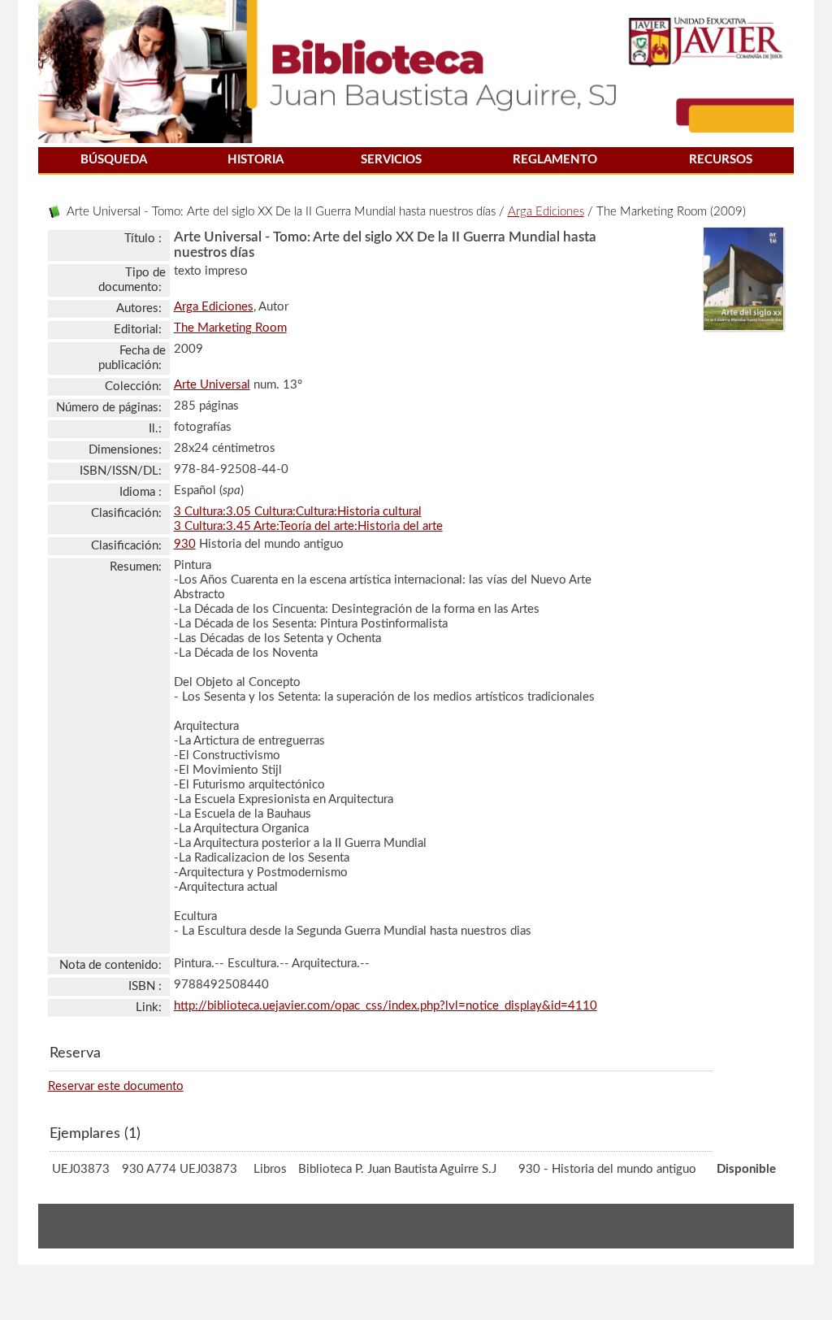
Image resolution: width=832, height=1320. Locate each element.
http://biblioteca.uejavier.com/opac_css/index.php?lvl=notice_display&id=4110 (385, 1006)
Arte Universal (212, 385)
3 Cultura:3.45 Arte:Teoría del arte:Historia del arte (308, 526)
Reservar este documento (116, 1086)
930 (185, 544)
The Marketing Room (230, 328)
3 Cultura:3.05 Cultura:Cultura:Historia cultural (298, 512)
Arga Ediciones (546, 212)
